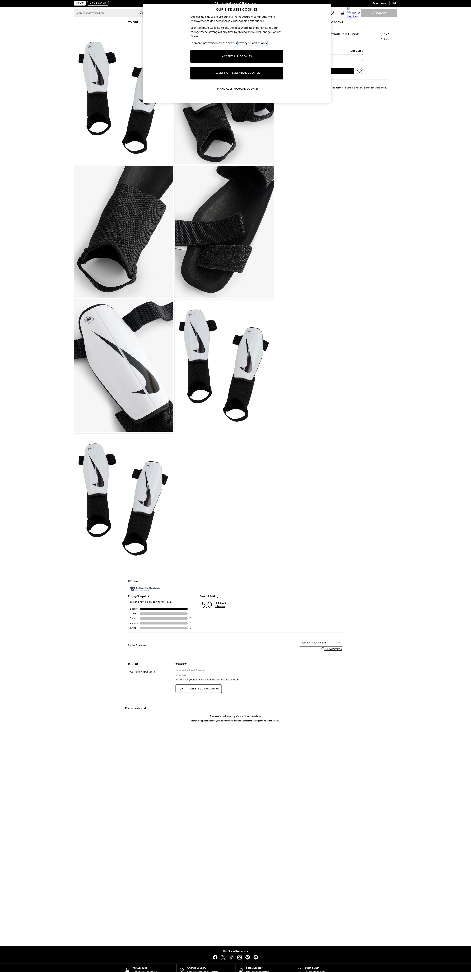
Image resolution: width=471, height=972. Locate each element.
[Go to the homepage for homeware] (98, 3)
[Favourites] (331, 13)
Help (394, 3)
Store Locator (380, 3)
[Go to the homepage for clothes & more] (80, 3)
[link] (343, 13)
